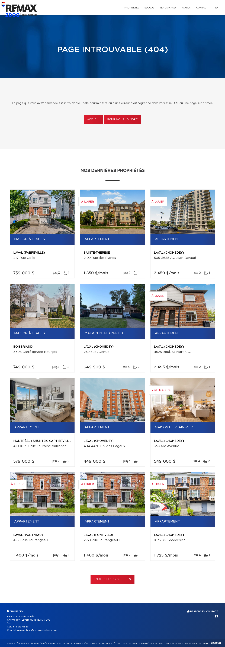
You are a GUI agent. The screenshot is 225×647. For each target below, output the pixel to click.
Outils (186, 8)
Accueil (93, 119)
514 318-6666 (21, 627)
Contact (202, 8)
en (216, 8)
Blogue (149, 8)
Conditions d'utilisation (164, 643)
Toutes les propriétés (112, 579)
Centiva (215, 643)
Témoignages (168, 8)
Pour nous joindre (122, 119)
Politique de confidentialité (133, 643)
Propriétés (131, 8)
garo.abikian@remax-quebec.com (37, 630)
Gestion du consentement (193, 643)
